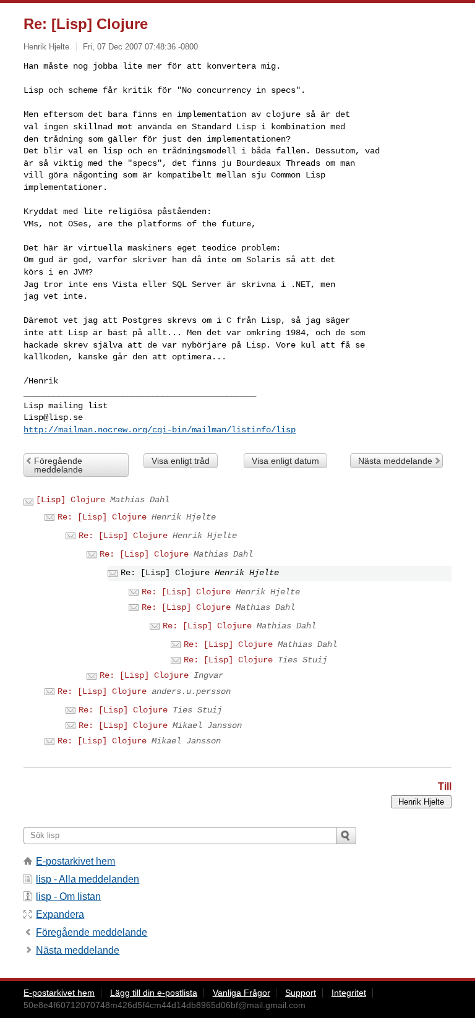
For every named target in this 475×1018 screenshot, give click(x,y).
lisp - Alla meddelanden (87, 879)
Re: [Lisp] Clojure (102, 517)
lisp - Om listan (68, 896)
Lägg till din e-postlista (153, 993)
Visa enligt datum (285, 461)
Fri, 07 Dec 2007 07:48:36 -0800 (140, 46)
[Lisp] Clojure (70, 500)
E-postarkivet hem (75, 861)
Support (300, 993)
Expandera (60, 914)
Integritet (349, 993)
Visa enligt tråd (181, 461)
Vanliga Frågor (241, 993)
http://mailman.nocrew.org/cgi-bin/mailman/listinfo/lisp (160, 430)
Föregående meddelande (58, 465)
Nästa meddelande (395, 461)
